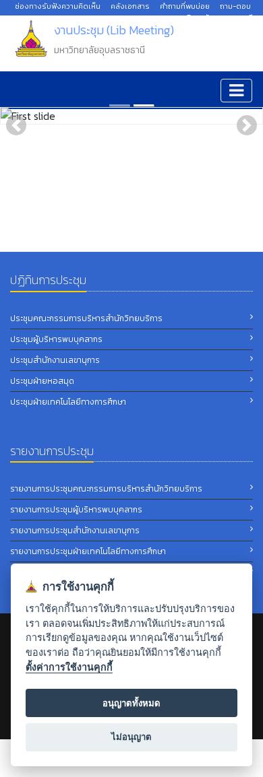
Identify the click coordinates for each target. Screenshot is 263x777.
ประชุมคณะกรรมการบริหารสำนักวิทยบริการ (86, 318)
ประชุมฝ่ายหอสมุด (42, 381)
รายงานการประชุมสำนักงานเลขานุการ (75, 531)
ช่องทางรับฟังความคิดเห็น (57, 6)
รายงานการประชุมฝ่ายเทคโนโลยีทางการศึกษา (88, 551)
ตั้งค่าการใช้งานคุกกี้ (69, 667)
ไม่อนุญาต (131, 736)
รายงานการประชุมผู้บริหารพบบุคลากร (76, 510)
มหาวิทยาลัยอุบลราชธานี (214, 17)
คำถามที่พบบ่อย (185, 6)
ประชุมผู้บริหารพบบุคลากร (56, 339)
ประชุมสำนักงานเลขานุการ (55, 360)
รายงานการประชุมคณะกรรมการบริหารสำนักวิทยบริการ (106, 489)
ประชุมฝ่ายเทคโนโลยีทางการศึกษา (68, 402)
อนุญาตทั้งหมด (131, 703)
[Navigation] (236, 90)
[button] (16, 125)
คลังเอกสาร (130, 6)
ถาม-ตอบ (235, 6)
